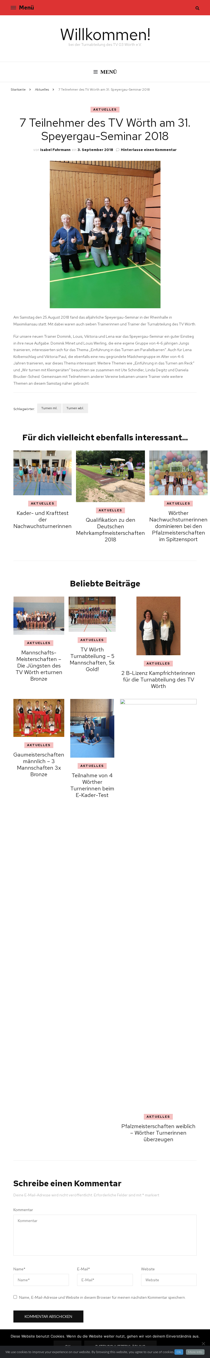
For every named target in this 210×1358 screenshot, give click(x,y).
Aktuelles (105, 109)
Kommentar (23, 1209)
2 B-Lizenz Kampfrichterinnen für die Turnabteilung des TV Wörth (158, 679)
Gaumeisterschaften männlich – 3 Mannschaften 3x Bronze (38, 764)
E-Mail (83, 1269)
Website (148, 1269)
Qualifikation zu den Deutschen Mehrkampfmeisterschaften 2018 (110, 529)
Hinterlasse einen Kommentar (149, 149)
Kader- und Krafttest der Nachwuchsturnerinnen (42, 519)
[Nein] (203, 1343)
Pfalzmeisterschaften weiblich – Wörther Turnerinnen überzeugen (158, 1133)
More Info (195, 1352)
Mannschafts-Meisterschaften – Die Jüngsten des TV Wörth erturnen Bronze (39, 665)
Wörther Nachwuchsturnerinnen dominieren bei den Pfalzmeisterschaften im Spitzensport (178, 526)
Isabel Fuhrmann (55, 149)
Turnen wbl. (75, 408)
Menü (26, 7)
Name (19, 1269)
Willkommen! (105, 34)
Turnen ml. (49, 408)
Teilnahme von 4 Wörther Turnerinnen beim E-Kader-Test (92, 785)
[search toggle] (197, 8)
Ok (179, 1352)
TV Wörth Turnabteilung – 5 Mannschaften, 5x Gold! (92, 659)
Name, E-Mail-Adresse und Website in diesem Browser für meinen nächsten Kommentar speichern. (102, 1297)
